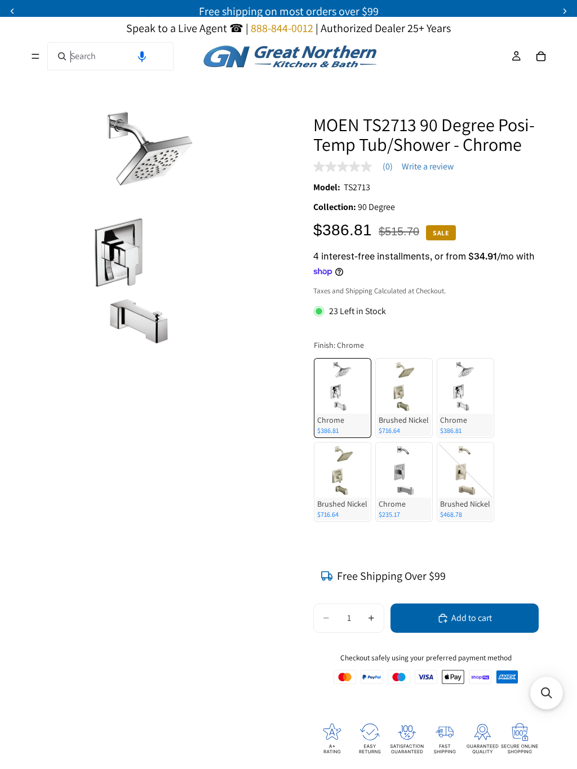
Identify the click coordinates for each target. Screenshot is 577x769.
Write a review (428, 166)
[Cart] (541, 56)
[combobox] (110, 56)
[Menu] (35, 56)
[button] (142, 56)
